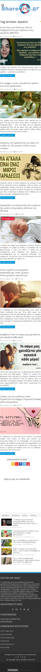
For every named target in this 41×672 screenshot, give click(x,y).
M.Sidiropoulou (31, 654)
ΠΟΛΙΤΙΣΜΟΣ (5, 638)
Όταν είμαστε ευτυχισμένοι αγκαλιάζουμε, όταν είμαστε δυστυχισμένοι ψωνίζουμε (14, 272)
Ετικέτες (33, 515)
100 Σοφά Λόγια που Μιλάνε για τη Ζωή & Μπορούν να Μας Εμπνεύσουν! (26, 533)
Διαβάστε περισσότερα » (7, 75)
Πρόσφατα (16, 515)
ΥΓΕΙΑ (2, 641)
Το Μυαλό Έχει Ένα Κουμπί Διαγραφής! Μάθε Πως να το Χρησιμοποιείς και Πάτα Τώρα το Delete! (25, 522)
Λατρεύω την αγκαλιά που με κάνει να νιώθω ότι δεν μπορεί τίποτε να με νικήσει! (19, 145)
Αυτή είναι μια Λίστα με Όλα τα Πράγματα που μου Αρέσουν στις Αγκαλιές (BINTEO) (17, 30)
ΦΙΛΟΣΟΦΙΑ (18, 36)
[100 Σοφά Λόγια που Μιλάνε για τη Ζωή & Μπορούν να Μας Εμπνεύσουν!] (6, 533)
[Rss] (13, 464)
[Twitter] (24, 464)
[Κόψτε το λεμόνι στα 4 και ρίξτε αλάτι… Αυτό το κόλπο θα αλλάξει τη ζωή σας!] (6, 551)
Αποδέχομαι (12, 670)
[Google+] (16, 464)
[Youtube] (28, 464)
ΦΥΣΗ (2, 647)
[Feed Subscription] (40, 21)
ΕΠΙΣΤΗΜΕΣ (20, 214)
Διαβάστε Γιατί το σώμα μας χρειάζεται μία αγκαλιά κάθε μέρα (20, 336)
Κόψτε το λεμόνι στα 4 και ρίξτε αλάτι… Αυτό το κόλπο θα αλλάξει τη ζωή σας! (26, 551)
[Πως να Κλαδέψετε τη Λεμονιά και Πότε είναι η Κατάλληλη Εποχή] (6, 542)
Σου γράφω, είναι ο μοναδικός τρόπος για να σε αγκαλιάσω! (19, 84)
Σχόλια (24, 515)
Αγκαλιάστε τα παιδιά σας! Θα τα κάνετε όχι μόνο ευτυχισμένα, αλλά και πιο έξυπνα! (20, 208)
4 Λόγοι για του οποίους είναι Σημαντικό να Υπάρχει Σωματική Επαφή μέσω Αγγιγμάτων (20, 399)
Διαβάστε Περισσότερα (27, 670)
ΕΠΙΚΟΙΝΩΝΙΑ (6, 621)
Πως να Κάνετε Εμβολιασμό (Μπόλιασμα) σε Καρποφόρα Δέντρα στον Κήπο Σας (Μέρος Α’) (26, 560)
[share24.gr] (20, 8)
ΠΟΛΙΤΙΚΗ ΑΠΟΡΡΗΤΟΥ (10, 619)
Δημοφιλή (5, 515)
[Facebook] (20, 464)
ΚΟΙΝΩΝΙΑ (20, 279)
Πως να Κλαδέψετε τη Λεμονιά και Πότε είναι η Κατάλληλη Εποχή (25, 541)
